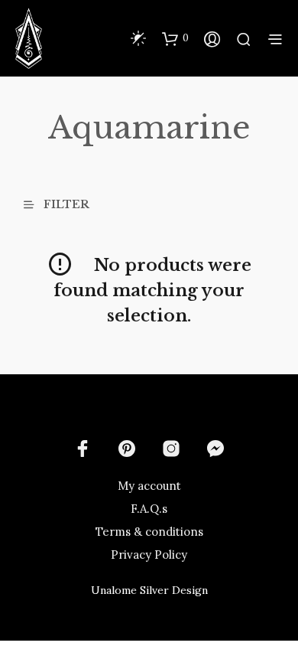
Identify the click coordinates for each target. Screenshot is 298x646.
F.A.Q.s (149, 508)
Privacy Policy (149, 554)
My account (149, 485)
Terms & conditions (149, 531)
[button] (175, 38)
